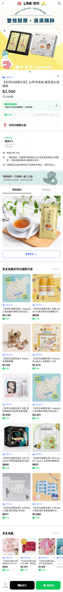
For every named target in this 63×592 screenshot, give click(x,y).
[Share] (58, 75)
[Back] (4, 3)
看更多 (55, 269)
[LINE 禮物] (31, 3)
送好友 (50, 585)
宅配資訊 (46, 189)
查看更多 (29, 254)
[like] (29, 305)
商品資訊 (17, 189)
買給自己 (22, 585)
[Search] (59, 3)
